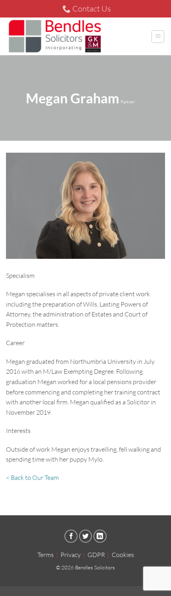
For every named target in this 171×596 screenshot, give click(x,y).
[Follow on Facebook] (71, 536)
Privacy (70, 555)
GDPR (96, 555)
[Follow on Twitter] (85, 536)
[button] (158, 36)
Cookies (123, 555)
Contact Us (91, 9)
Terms (45, 555)
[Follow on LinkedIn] (100, 536)
